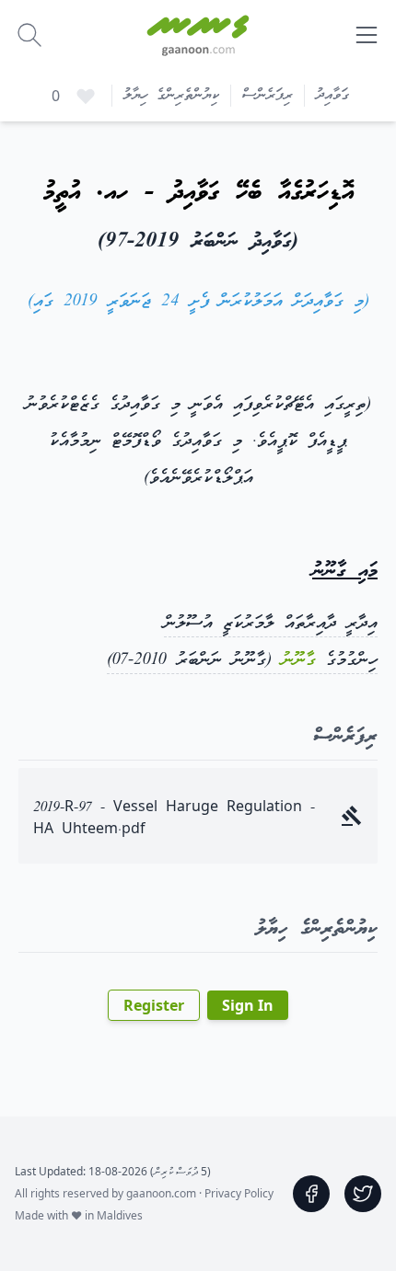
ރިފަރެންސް (267, 96)
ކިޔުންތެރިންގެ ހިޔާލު (171, 96)
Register (153, 1005)
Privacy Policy (239, 1193)
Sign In (248, 1005)
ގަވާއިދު (332, 96)
